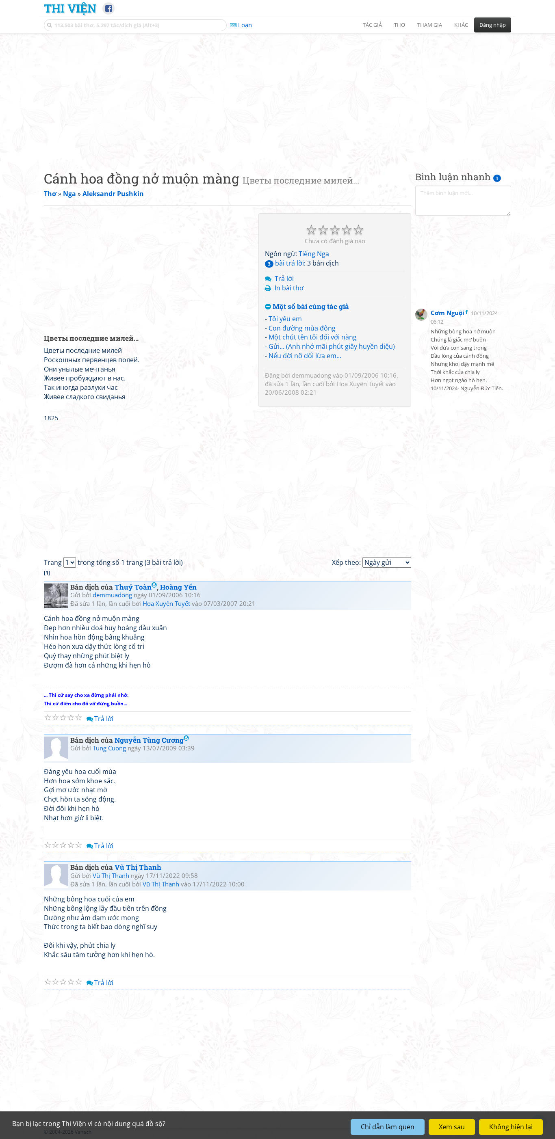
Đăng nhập (492, 24)
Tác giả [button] (372, 24)
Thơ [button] (399, 24)
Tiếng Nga (314, 253)
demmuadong (311, 375)
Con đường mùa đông (302, 328)
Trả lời (284, 278)
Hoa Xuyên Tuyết (360, 384)
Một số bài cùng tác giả (310, 307)
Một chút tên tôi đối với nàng (313, 337)
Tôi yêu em (285, 318)
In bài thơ (289, 287)
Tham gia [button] (429, 24)
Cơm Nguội (447, 313)
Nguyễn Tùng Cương (149, 740)
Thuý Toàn (133, 587)
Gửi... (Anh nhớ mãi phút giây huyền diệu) (332, 346)
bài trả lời (286, 263)
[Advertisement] (277, 95)
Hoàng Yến (178, 587)
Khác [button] (461, 24)
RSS (507, 1131)
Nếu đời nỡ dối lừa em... (305, 355)
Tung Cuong (109, 748)
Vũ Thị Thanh (138, 867)
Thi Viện (70, 8)
